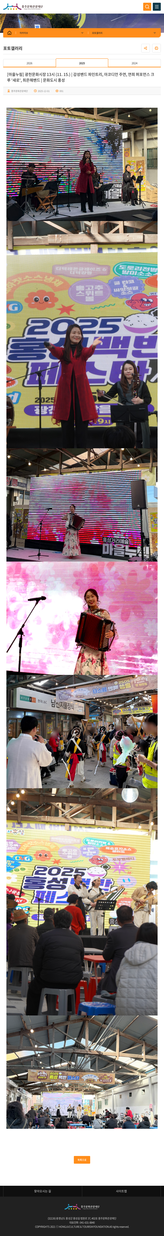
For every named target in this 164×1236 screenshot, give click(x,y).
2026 (29, 63)
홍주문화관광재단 (23, 7)
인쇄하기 (156, 48)
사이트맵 (121, 1191)
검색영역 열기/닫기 (147, 7)
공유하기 (145, 48)
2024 (134, 63)
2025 (82, 63)
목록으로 (82, 1160)
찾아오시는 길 (42, 1191)
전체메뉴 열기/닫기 (157, 7)
